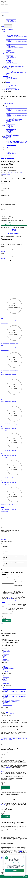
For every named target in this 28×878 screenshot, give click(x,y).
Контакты (5, 76)
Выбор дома (6, 650)
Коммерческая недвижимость (13, 48)
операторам (16, 594)
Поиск (4, 657)
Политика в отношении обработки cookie (14, 738)
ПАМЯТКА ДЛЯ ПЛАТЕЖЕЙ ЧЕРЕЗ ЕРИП (16, 71)
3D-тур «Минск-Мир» (11, 19)
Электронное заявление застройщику (9, 23)
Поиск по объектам (8, 53)
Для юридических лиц (11, 74)
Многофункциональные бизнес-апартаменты (13, 66)
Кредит (7, 68)
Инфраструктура (7, 651)
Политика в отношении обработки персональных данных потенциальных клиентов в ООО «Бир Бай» (14, 736)
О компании (9, 77)
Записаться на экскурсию (12, 78)
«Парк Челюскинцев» (11, 21)
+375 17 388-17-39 (5, 12)
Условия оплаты (7, 67)
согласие (4, 607)
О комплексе (6, 654)
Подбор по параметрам (8, 668)
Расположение (6, 660)
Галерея (5, 659)
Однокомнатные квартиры (12, 35)
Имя (15, 579)
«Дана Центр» (9, 62)
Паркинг (8, 51)
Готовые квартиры (10, 46)
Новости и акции (7, 65)
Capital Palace (9, 61)
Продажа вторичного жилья (12, 63)
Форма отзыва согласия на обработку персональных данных (14, 739)
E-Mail (15, 582)
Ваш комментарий (18, 585)
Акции (4, 656)
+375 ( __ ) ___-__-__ (19, 581)
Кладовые (8, 50)
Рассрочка (8, 69)
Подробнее (3, 251)
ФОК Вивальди (9, 58)
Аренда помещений (10, 52)
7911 (2, 9)
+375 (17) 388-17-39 (10, 713)
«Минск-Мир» (9, 55)
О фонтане (5, 655)
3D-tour (5, 652)
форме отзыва (10, 598)
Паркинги (8, 60)
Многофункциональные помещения (14, 47)
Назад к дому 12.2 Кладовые (7, 158)
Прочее (7, 79)
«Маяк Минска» (9, 20)
